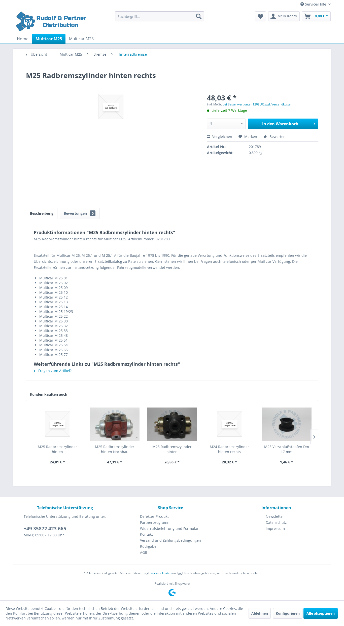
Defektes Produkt (154, 516)
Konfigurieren (288, 613)
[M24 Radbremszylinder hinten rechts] (229, 424)
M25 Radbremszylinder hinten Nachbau (114, 449)
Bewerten (277, 136)
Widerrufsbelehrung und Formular (169, 528)
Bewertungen (79, 213)
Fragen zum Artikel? (54, 370)
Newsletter (275, 516)
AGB (143, 552)
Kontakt (146, 534)
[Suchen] (198, 16)
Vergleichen (221, 136)
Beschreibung (41, 213)
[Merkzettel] (260, 16)
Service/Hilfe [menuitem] (315, 4)
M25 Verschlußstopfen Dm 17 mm (286, 449)
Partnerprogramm (155, 522)
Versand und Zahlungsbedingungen (170, 540)
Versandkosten (161, 573)
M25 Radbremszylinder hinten (57, 449)
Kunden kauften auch (48, 394)
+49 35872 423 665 (45, 528)
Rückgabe (148, 546)
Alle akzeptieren (320, 613)
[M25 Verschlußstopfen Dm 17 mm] (287, 424)
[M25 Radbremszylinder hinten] (57, 424)
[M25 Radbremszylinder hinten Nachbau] (115, 424)
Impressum (275, 528)
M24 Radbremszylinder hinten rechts (229, 449)
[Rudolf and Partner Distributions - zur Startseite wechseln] (52, 21)
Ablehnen (259, 613)
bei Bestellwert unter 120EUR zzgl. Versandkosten (257, 104)
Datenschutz (276, 522)
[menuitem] (159, 16)
